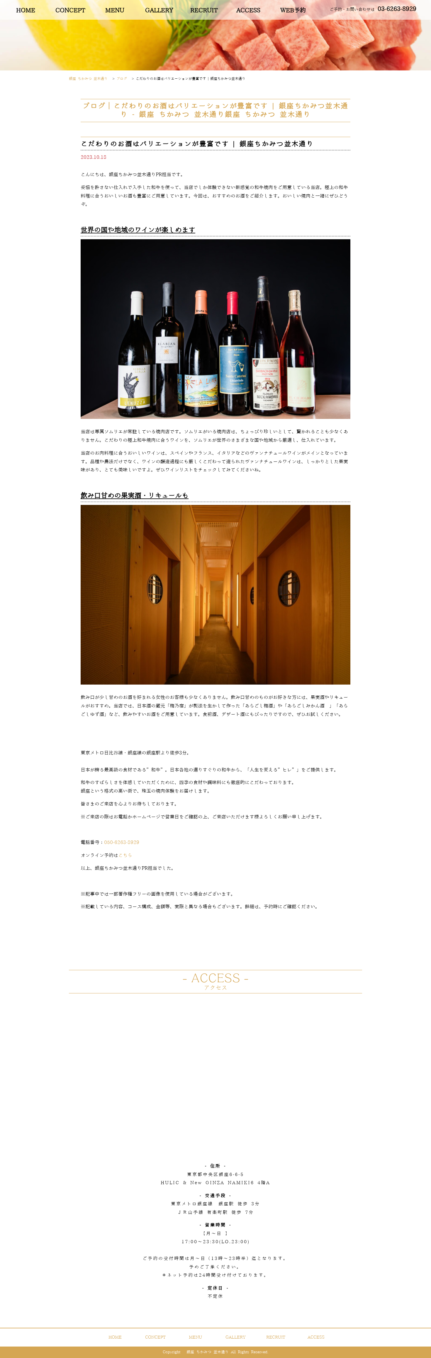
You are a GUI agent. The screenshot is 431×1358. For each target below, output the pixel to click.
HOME (25, 10)
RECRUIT (204, 10)
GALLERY (159, 10)
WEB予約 (293, 10)
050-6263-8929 (121, 842)
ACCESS (248, 10)
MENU (114, 10)
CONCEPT (70, 10)
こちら (125, 855)
